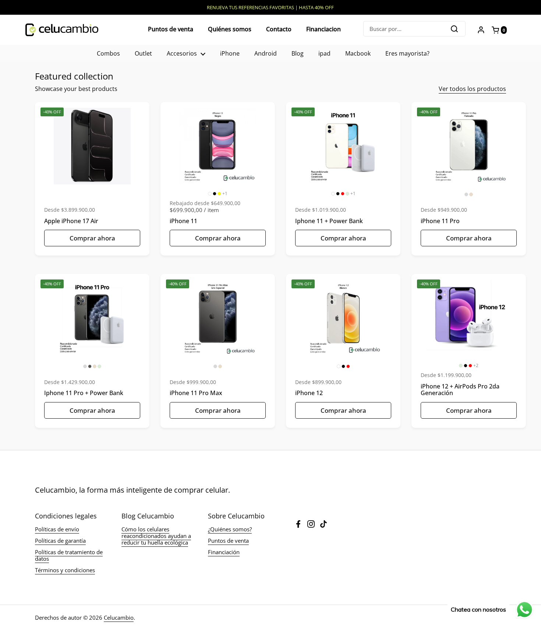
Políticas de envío (57, 529)
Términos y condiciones (65, 570)
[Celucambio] (62, 29)
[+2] (468, 318)
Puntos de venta (228, 540)
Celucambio (119, 617)
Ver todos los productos (472, 89)
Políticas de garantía (60, 540)
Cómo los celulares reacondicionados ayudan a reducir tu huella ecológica (156, 535)
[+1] (217, 146)
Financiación (224, 552)
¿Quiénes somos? (230, 529)
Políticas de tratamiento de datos (69, 555)
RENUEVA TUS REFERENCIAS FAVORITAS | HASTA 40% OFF (270, 7)
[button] (501, 30)
